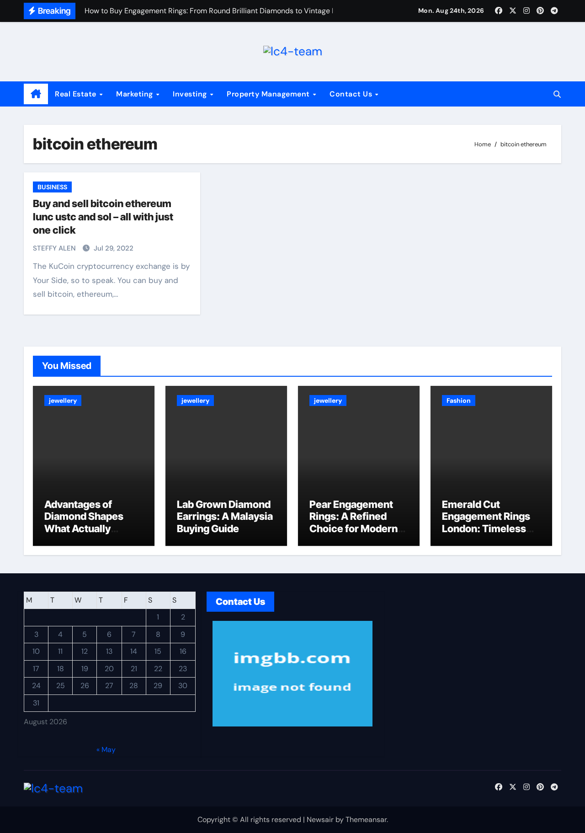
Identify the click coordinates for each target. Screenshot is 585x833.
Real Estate (76, 94)
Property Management (269, 94)
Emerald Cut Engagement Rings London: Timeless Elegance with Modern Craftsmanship (486, 534)
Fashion (459, 400)
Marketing (135, 94)
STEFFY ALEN (55, 248)
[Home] (36, 94)
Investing (191, 94)
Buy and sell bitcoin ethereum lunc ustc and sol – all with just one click (103, 216)
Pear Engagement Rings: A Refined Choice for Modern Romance (353, 522)
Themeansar (366, 819)
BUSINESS (52, 187)
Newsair (320, 819)
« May (106, 749)
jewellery (63, 400)
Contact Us (352, 94)
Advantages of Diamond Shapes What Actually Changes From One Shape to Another (89, 528)
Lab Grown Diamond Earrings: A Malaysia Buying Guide (225, 516)
